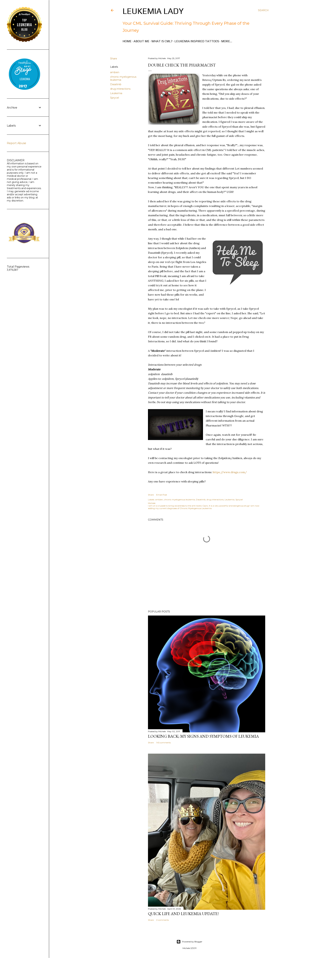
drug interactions (120, 88)
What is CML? (161, 41)
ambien (114, 72)
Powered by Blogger (192, 941)
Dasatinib (115, 84)
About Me (141, 41)
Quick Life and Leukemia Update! (183, 913)
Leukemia (116, 93)
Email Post (161, 494)
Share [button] (113, 58)
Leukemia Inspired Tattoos (196, 41)
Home (127, 41)
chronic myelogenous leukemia (179, 499)
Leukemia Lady (153, 11)
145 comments (163, 742)
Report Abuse (16, 143)
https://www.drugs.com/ (230, 472)
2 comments (162, 920)
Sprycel (114, 97)
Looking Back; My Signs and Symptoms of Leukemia (203, 736)
